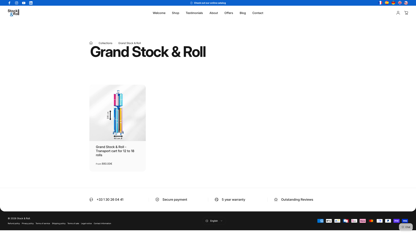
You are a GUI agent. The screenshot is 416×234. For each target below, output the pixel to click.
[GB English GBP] (399, 3)
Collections (105, 43)
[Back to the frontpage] (91, 43)
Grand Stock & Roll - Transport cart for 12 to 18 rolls (115, 151)
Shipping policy (58, 223)
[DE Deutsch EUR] (393, 3)
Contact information (102, 223)
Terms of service (43, 223)
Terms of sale (73, 223)
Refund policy (14, 223)
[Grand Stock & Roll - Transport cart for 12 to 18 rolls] (117, 113)
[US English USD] (406, 3)
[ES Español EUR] (386, 3)
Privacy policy (28, 223)
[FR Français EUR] (380, 3)
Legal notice (86, 223)
